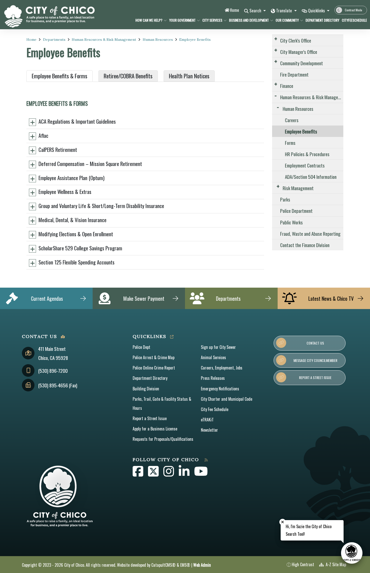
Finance (286, 85)
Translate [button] (284, 10)
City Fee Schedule (214, 409)
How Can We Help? (148, 20)
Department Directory (321, 20)
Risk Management (298, 187)
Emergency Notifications (220, 389)
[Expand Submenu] (276, 39)
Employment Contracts (305, 165)
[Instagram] (169, 474)
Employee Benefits (195, 39)
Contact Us (315, 343)
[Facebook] (138, 474)
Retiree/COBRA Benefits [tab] (128, 76)
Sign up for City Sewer (218, 347)
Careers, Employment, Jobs (221, 368)
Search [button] (255, 10)
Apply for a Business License (155, 429)
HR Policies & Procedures (307, 153)
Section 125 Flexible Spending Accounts (77, 262)
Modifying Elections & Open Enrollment (76, 234)
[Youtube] (201, 474)
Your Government (182, 20)
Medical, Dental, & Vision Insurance (72, 220)
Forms (290, 142)
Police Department (296, 210)
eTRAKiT (207, 420)
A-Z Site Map (335, 564)
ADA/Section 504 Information (311, 176)
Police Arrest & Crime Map (153, 357)
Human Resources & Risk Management (104, 39)
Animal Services (213, 357)
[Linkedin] (184, 474)
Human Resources (158, 39)
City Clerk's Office (295, 40)
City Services (212, 20)
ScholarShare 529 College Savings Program (80, 248)
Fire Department (294, 74)
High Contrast (303, 564)
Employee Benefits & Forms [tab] (59, 76)
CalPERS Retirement (58, 149)
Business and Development (249, 20)
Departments (54, 39)
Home (234, 10)
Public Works (291, 222)
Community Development (301, 62)
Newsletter (209, 430)
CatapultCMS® (163, 565)
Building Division (146, 389)
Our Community (287, 20)
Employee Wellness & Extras (65, 191)
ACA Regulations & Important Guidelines (77, 121)
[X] (154, 474)
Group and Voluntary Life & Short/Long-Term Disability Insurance (101, 206)
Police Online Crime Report (154, 368)
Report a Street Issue (150, 418)
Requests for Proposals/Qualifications (163, 439)
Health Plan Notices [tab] (189, 76)
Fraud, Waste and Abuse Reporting (310, 233)
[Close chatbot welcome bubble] (282, 522)
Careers (292, 119)
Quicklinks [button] (317, 10)
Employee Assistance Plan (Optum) (71, 178)
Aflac (43, 135)
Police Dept (141, 347)
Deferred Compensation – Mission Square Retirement (90, 163)
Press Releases (213, 378)
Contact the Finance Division (304, 244)
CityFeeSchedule (353, 20)
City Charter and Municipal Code (226, 399)
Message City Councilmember (315, 360)
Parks (285, 199)
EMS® (185, 565)
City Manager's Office (298, 51)
